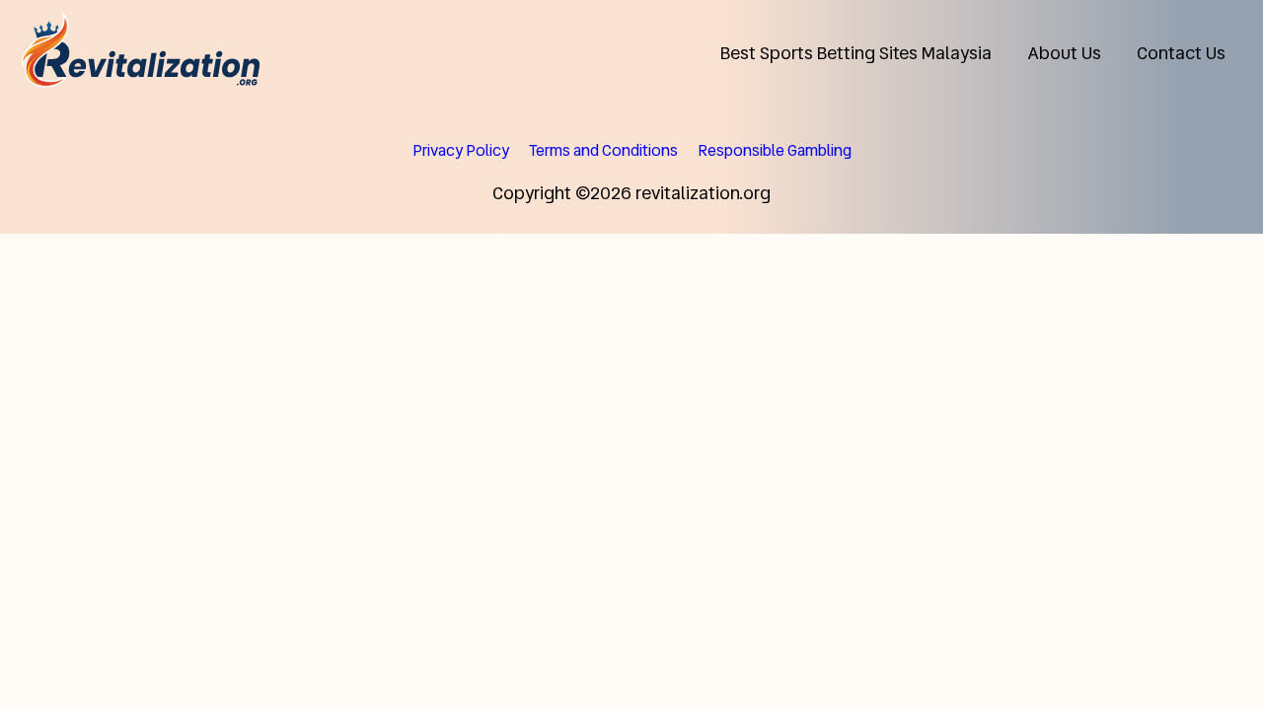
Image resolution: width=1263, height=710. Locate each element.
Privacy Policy (460, 150)
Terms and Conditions (603, 150)
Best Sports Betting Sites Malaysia (856, 52)
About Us (1064, 52)
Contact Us (1181, 52)
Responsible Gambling (775, 150)
